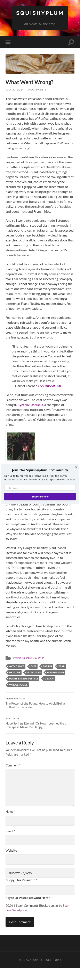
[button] (40, 470)
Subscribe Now (40, 496)
